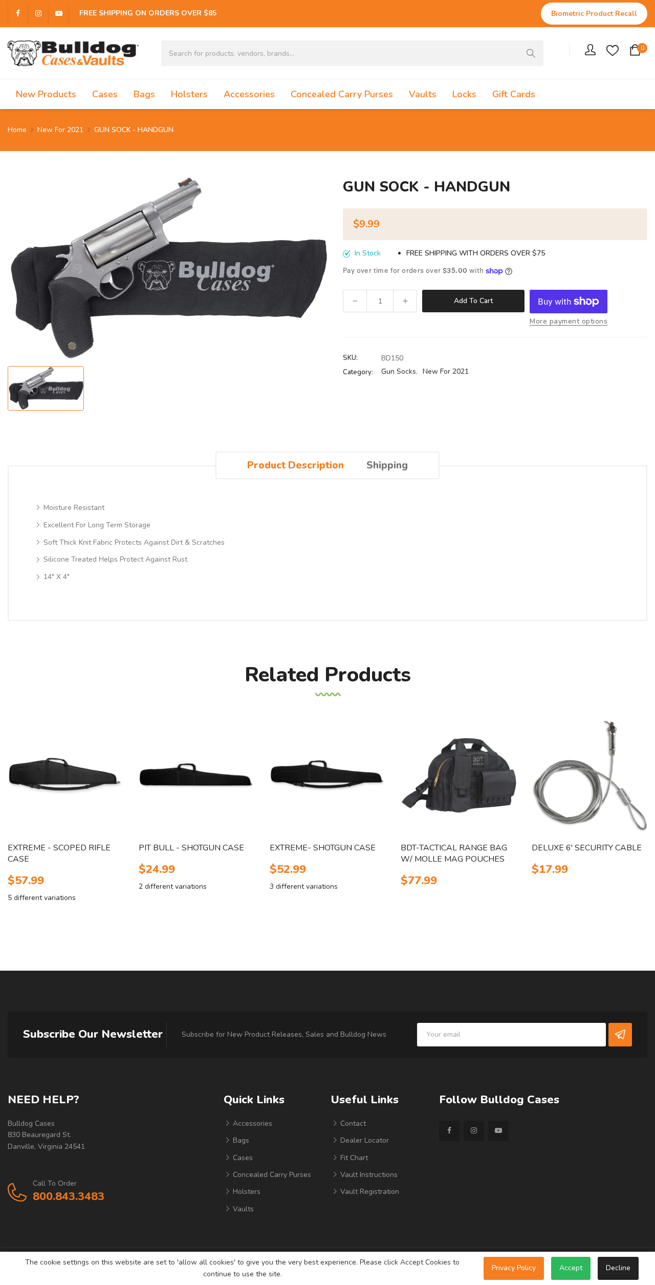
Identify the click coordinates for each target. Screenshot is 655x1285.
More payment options (568, 321)
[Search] (530, 53)
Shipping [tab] (387, 465)
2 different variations (173, 886)
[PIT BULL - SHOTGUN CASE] (196, 775)
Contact (352, 1123)
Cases (242, 1158)
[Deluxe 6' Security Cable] (589, 775)
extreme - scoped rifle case (59, 853)
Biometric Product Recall (594, 13)
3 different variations (304, 886)
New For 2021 (446, 371)
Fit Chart (353, 1158)
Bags (240, 1140)
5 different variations (42, 898)
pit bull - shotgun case (191, 847)
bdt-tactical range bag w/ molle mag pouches (454, 853)
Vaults (242, 1209)
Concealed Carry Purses (271, 1175)
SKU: (350, 357)
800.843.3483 (68, 1196)
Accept (570, 1268)
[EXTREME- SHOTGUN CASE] (327, 775)
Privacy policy (514, 1268)
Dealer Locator (363, 1140)
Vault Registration (368, 1191)
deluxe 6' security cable (587, 847)
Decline (618, 1268)
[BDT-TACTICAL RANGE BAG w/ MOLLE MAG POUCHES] (458, 775)
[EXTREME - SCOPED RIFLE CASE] (65, 775)
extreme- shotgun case (323, 847)
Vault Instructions (368, 1175)
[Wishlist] (612, 50)
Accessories (251, 1123)
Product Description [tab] (295, 465)
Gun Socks (398, 371)
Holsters (245, 1191)
